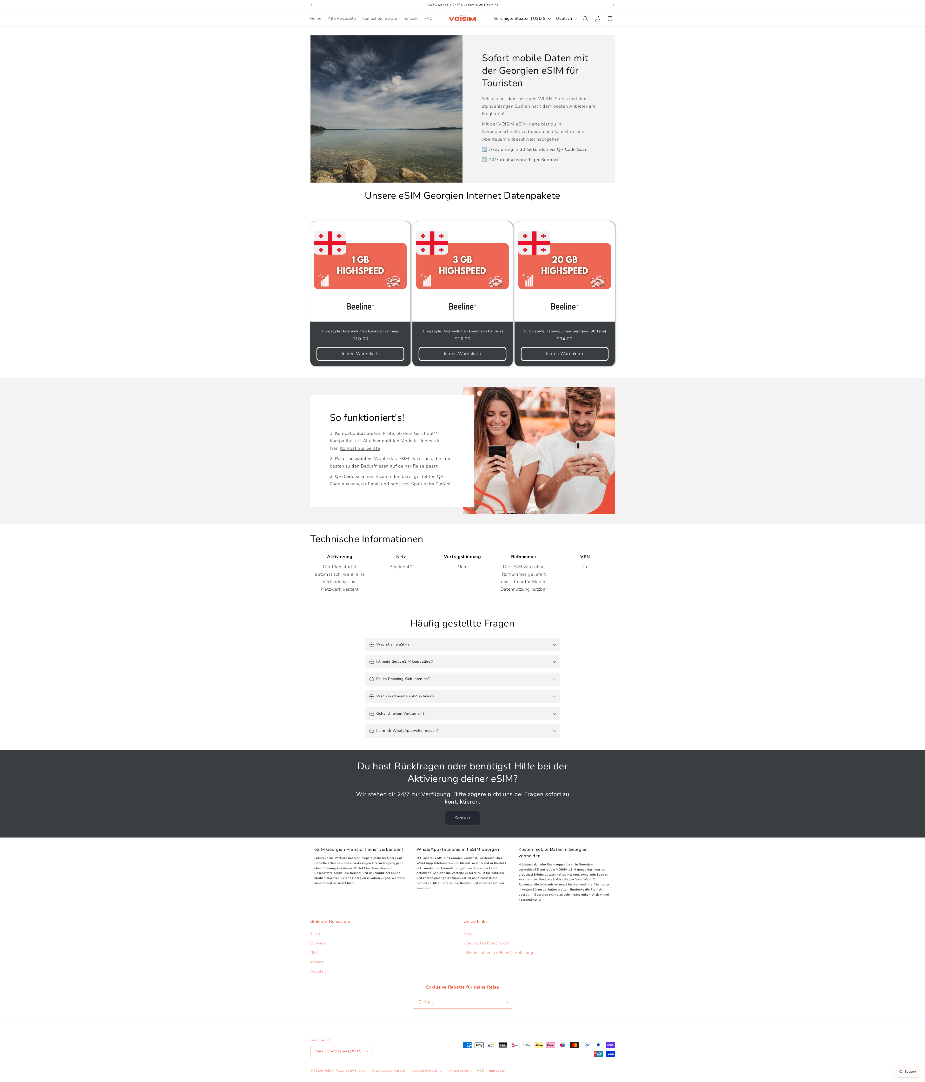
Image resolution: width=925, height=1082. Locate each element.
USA (314, 952)
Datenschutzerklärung (388, 1071)
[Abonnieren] (506, 1002)
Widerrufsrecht (460, 1071)
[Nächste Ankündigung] (613, 5)
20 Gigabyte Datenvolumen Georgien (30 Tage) (564, 331)
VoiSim (329, 1071)
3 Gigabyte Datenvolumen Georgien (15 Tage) (462, 331)
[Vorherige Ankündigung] (311, 5)
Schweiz (317, 943)
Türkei (316, 934)
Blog (467, 934)
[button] (585, 19)
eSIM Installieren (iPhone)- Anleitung (498, 952)
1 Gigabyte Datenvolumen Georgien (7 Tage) (360, 331)
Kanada (317, 962)
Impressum (497, 1071)
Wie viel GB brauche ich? (486, 943)
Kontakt (462, 818)
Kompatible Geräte (360, 448)
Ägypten (318, 971)
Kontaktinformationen (426, 1071)
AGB (480, 1071)
